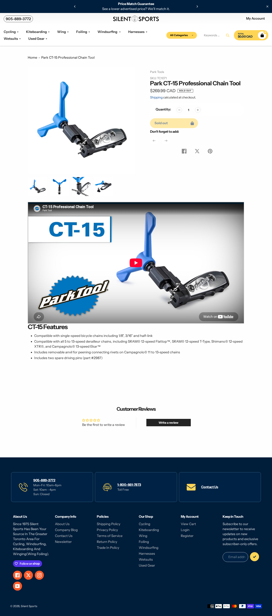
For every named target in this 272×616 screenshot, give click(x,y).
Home (32, 58)
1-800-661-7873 (129, 485)
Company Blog (66, 530)
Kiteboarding (149, 530)
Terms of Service (109, 536)
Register (187, 536)
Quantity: (163, 109)
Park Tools (157, 72)
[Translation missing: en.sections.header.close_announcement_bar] (267, 6)
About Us (62, 524)
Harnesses (147, 554)
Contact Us (209, 487)
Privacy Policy (107, 530)
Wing (143, 536)
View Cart (188, 524)
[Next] (197, 6)
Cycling (144, 524)
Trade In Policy (108, 548)
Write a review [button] (168, 422)
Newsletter (63, 542)
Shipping (156, 97)
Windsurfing (148, 548)
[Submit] (254, 556)
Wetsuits (146, 560)
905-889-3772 (18, 19)
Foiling (144, 542)
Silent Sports (29, 606)
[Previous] (75, 6)
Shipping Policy (108, 524)
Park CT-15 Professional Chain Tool (68, 58)
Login (185, 530)
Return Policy (107, 542)
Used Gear (147, 565)
